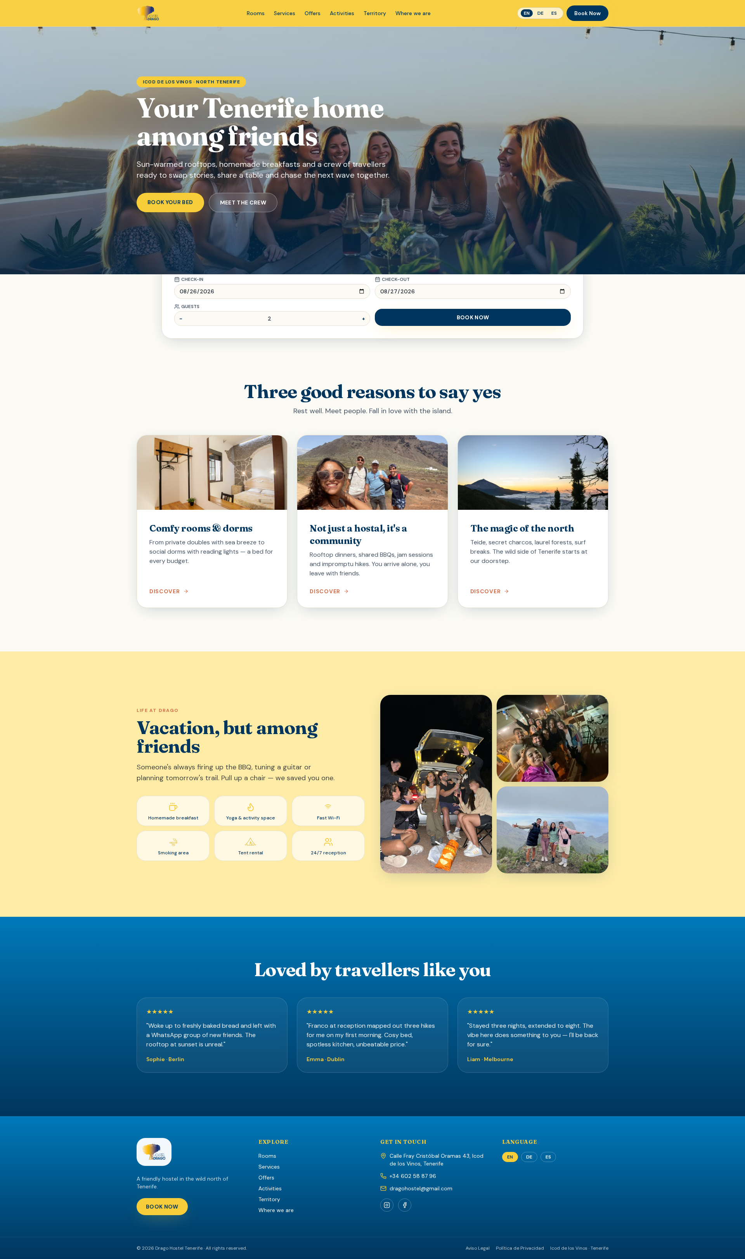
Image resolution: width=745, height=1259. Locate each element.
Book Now (587, 13)
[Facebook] (404, 1205)
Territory (375, 13)
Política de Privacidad (520, 1248)
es (554, 13)
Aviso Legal (478, 1248)
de (540, 13)
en (527, 13)
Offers (313, 13)
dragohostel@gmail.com (421, 1188)
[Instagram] (386, 1205)
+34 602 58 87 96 (413, 1175)
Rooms (256, 13)
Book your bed (170, 202)
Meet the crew (243, 202)
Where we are (413, 13)
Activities (342, 13)
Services (284, 13)
